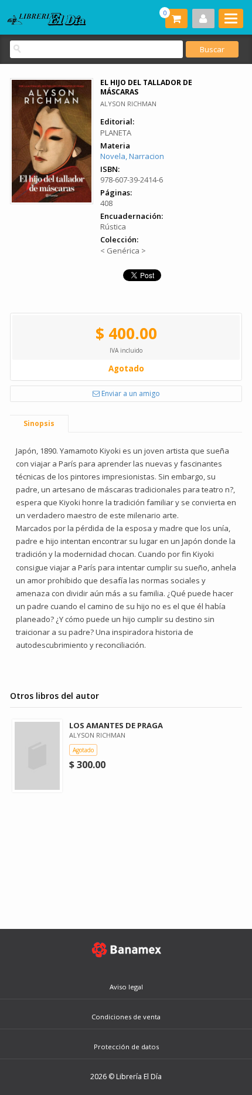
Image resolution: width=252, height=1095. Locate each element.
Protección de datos (126, 1046)
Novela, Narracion (132, 156)
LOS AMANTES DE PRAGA (116, 725)
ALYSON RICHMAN (128, 103)
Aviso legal (126, 986)
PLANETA (115, 132)
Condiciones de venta (126, 1016)
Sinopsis (39, 423)
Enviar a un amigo (130, 393)
